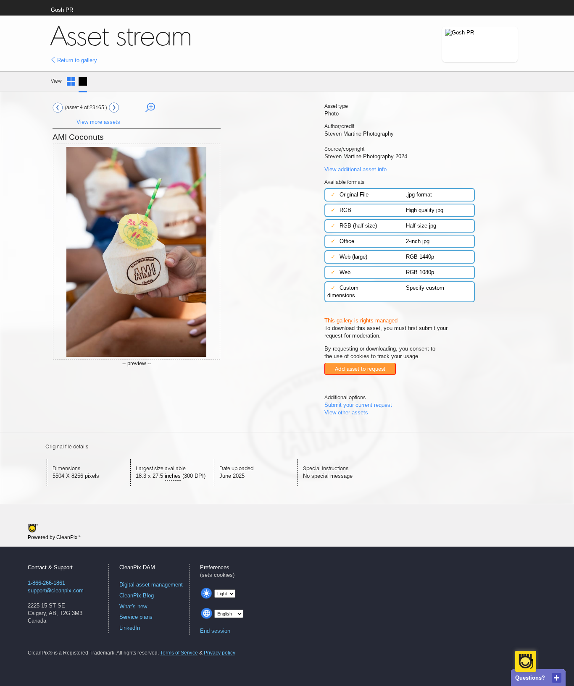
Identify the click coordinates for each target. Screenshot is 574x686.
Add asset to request (360, 369)
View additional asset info (355, 169)
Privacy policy (219, 652)
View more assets (98, 122)
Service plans (136, 617)
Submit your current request (358, 405)
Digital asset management (151, 584)
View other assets (346, 412)
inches (173, 476)
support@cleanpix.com (56, 590)
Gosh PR (62, 10)
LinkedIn (129, 628)
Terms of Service (179, 652)
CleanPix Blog (136, 595)
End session (215, 631)
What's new (133, 606)
